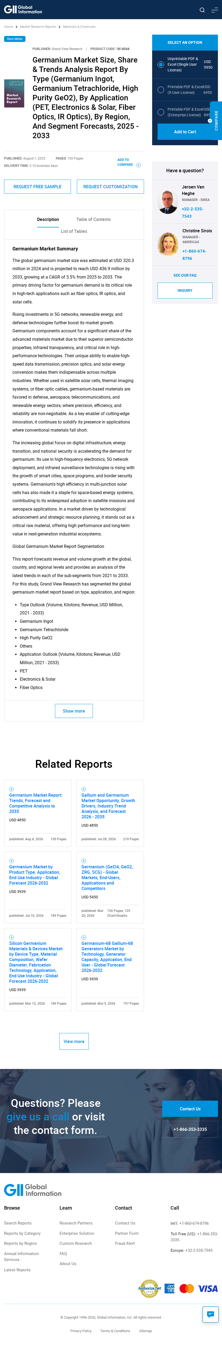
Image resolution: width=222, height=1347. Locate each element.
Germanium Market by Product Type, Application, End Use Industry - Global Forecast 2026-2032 (34, 875)
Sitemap (145, 1331)
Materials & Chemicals (79, 27)
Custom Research (76, 1243)
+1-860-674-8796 (194, 1223)
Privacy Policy (81, 1331)
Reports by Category (22, 1233)
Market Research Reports (38, 27)
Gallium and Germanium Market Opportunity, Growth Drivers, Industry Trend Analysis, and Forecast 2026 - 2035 (108, 806)
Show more (74, 711)
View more (74, 1041)
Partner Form (127, 1233)
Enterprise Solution (77, 1233)
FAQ (63, 1253)
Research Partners (76, 1223)
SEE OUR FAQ (185, 275)
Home (9, 27)
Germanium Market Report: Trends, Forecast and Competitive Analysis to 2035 (35, 803)
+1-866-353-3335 (190, 1129)
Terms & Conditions (115, 1331)
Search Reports (18, 1223)
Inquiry (185, 290)
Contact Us (190, 1109)
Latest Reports (17, 1269)
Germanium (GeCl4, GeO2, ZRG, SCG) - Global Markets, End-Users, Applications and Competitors (107, 877)
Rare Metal (14, 39)
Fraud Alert (125, 1243)
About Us (68, 1263)
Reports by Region (20, 1243)
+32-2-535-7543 (199, 1250)
